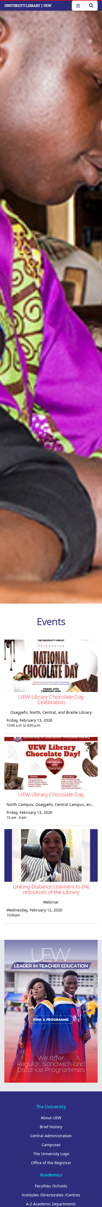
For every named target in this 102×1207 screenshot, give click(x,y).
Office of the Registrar (51, 1162)
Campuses (51, 1144)
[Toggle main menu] (78, 6)
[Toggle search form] (91, 6)
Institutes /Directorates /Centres (51, 1194)
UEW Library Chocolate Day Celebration (51, 699)
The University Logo (51, 1153)
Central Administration (51, 1135)
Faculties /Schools (51, 1185)
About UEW (51, 1117)
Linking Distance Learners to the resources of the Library (51, 889)
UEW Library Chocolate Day (51, 794)
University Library (27, 5)
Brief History (51, 1126)
